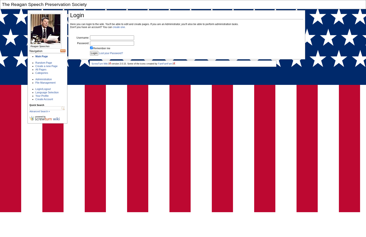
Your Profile (42, 95)
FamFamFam (165, 63)
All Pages (40, 69)
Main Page (41, 56)
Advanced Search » (39, 111)
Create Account (44, 99)
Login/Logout (43, 89)
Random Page (43, 62)
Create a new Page (46, 66)
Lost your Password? (111, 53)
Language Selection (47, 92)
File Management (45, 82)
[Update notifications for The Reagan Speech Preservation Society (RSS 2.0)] (62, 51)
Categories (41, 73)
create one (119, 27)
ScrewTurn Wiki (100, 63)
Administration (43, 79)
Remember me (101, 48)
